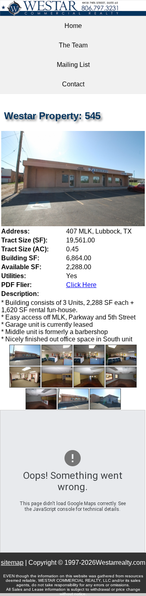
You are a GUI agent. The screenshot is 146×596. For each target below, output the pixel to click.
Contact (73, 84)
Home (73, 25)
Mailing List (73, 64)
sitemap (12, 562)
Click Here (81, 284)
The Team (73, 45)
